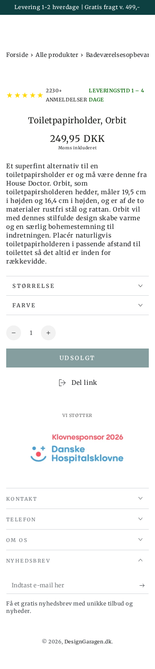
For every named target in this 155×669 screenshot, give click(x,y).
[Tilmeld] (144, 586)
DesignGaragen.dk (88, 641)
